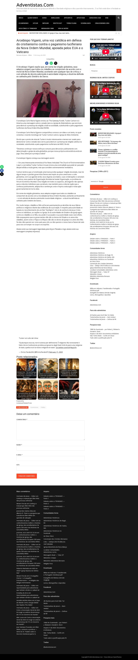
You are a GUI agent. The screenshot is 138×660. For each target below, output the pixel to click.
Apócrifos (68, 18)
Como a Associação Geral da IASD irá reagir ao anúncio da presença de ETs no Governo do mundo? (28, 612)
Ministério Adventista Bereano (100, 276)
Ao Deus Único (95, 261)
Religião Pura (94, 278)
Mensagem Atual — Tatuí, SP (99, 272)
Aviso (44, 18)
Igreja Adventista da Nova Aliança (101, 268)
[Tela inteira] (119, 58)
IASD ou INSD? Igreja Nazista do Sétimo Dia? (27, 570)
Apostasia (81, 18)
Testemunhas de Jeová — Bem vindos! (102, 317)
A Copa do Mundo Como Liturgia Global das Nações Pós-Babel (28, 602)
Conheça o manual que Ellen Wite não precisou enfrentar (26, 506)
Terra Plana (71, 23)
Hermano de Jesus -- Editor (24, 55)
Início (21, 18)
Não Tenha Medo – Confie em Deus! (102, 336)
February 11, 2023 (56, 352)
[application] (106, 52)
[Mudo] (116, 58)
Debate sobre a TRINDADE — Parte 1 (102, 239)
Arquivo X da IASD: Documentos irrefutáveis (104, 334)
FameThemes (117, 657)
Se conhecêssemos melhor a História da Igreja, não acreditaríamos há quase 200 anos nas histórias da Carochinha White (28, 525)
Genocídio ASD (95, 18)
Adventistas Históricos (97, 253)
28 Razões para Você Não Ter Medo (102, 315)
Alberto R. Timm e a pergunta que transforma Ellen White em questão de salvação (105, 209)
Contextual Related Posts (24, 403)
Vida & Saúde (63, 28)
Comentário (21, 419)
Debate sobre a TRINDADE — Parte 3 (102, 243)
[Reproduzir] (93, 58)
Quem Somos (33, 18)
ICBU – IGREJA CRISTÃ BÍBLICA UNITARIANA (105, 266)
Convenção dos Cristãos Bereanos (101, 263)
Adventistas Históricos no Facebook (102, 259)
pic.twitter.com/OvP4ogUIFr (66, 347)
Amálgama (55, 18)
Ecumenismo (23, 23)
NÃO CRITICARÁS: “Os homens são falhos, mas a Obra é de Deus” (52, 33)
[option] (74, 33)
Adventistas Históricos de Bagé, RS (101, 255)
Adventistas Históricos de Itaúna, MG (102, 257)
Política (43, 407)
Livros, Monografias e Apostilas (100, 295)
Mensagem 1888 (47, 28)
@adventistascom (96, 348)
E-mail (19, 455)
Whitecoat (57, 23)
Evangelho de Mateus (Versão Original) (102, 293)
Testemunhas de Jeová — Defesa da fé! (103, 319)
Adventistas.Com (34, 5)
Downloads (86, 23)
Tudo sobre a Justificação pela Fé (101, 338)
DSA (106, 18)
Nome (19, 445)
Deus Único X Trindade (28, 28)
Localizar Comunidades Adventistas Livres (103, 270)
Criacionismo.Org (102, 23)
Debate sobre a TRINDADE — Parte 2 (102, 241)
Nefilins (45, 23)
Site (17, 465)
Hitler (35, 23)
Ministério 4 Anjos (96, 274)
